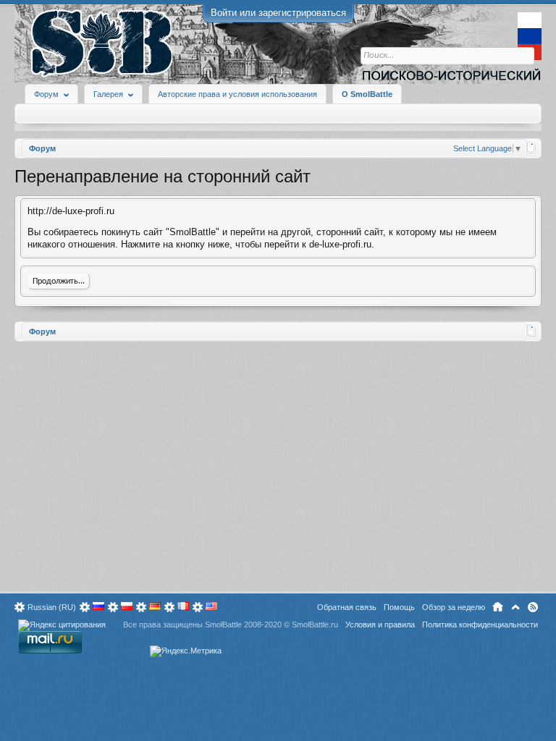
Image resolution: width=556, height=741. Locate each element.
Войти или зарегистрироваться (278, 12)
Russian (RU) (52, 607)
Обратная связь (346, 607)
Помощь (399, 607)
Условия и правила (380, 624)
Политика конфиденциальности (480, 624)
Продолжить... (59, 281)
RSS (533, 607)
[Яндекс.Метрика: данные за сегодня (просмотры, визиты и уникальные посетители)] (186, 651)
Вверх (515, 607)
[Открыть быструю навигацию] (531, 147)
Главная (497, 607)
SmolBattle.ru (315, 624)
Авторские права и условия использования (237, 94)
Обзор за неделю (453, 607)
